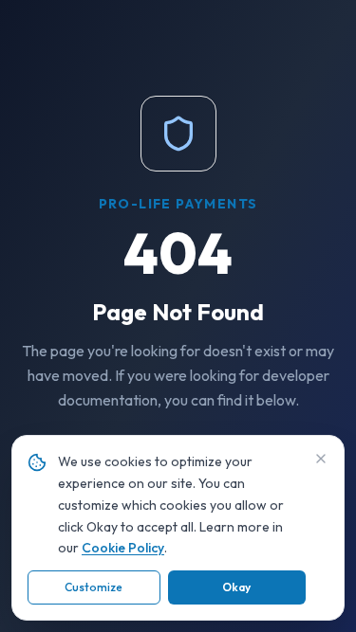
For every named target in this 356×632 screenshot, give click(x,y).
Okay (236, 587)
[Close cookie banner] (320, 458)
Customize (93, 587)
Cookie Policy (123, 547)
